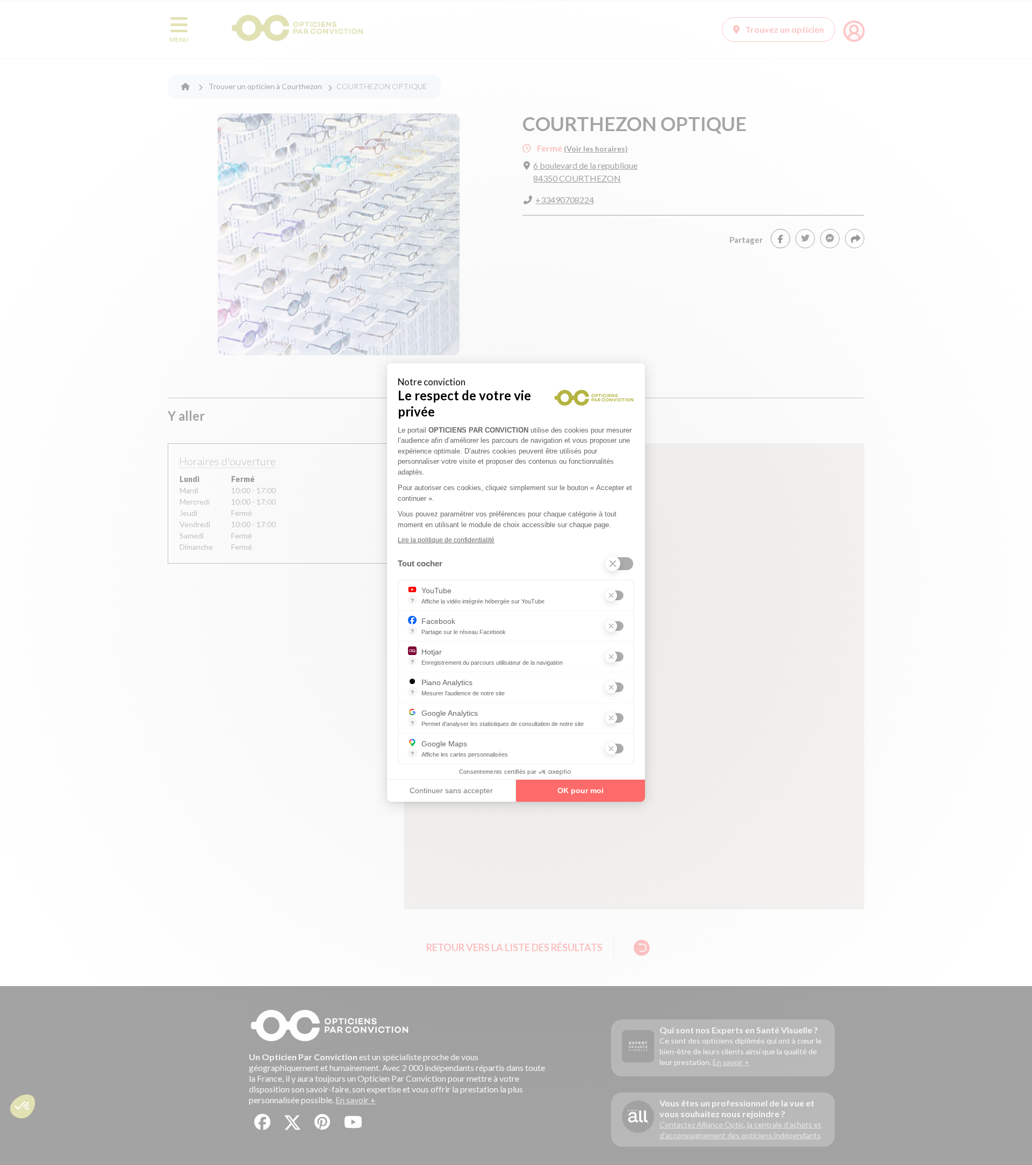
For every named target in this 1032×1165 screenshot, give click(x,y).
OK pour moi (580, 790)
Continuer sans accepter (451, 790)
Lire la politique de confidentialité (446, 540)
